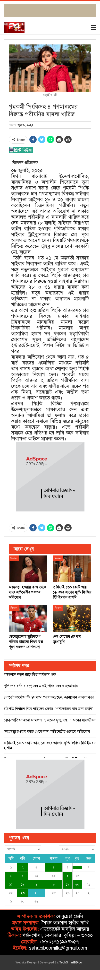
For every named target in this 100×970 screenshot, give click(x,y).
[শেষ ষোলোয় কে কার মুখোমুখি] (72, 618)
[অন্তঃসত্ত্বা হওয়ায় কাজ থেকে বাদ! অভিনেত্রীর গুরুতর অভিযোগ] (28, 568)
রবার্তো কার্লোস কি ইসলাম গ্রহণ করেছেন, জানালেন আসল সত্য (49, 697)
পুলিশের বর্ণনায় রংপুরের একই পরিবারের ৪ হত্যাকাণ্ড (41, 686)
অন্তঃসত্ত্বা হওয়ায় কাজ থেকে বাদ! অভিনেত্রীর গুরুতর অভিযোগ (47, 731)
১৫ (11, 884)
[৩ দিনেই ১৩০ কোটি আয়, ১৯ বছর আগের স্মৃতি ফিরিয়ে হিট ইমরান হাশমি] (72, 568)
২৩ (23, 893)
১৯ (67, 884)
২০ (77, 884)
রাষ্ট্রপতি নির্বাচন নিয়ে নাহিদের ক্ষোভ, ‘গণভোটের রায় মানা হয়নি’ (48, 708)
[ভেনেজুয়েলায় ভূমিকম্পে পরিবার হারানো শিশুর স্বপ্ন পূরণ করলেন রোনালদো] (28, 618)
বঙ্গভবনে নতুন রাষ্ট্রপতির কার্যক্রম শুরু (30, 674)
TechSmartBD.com (71, 962)
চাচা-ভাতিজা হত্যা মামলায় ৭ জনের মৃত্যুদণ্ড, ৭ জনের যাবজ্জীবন (49, 720)
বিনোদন (13, 558)
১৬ (22, 884)
